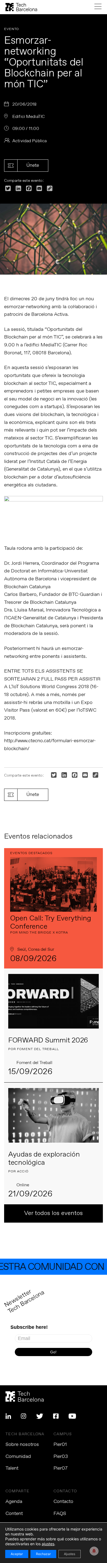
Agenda (13, 1501)
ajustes (48, 1543)
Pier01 (60, 1444)
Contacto (63, 1501)
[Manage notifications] (94, 1551)
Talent (11, 1468)
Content (14, 1513)
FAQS (60, 1513)
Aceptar (17, 1554)
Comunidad (18, 1456)
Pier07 (60, 1468)
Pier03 (61, 1456)
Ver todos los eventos (53, 1213)
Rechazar (43, 1554)
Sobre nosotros (22, 1444)
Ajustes (69, 1554)
